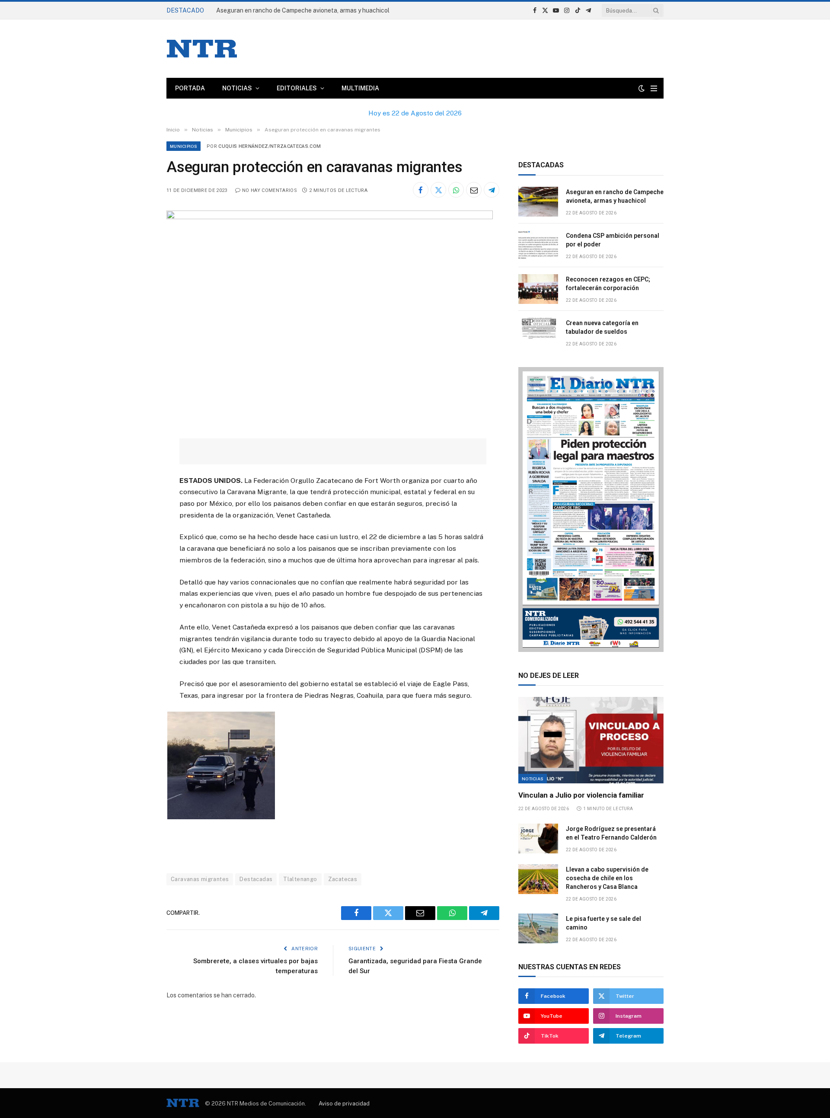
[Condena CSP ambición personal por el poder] (538, 245)
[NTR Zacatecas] (201, 48)
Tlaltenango (300, 879)
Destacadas (255, 879)
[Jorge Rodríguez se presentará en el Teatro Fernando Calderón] (538, 838)
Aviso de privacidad (344, 1103)
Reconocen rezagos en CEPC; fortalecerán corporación (608, 283)
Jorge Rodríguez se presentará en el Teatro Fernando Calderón (611, 833)
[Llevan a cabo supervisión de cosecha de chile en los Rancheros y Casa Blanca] (538, 879)
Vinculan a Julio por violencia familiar (581, 795)
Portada (190, 88)
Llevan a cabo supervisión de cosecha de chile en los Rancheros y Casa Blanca (607, 878)
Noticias (237, 88)
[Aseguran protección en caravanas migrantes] (329, 217)
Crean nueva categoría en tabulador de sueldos (602, 327)
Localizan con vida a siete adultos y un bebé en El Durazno (296, 10)
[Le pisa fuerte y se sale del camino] (538, 928)
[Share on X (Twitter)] (438, 190)
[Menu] (654, 88)
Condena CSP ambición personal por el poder (612, 240)
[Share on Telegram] (491, 190)
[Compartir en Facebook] (420, 190)
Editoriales (297, 88)
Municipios (183, 146)
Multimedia (360, 88)
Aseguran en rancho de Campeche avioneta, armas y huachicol (615, 196)
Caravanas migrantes (200, 879)
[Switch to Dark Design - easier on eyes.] (641, 88)
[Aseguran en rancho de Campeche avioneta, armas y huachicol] (538, 202)
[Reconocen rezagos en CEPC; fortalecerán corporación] (538, 289)
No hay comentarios (269, 190)
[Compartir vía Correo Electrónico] (474, 190)
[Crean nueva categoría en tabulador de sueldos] (538, 333)
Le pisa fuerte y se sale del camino (603, 923)
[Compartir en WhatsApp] (456, 190)
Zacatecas (343, 879)
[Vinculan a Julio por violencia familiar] (591, 740)
